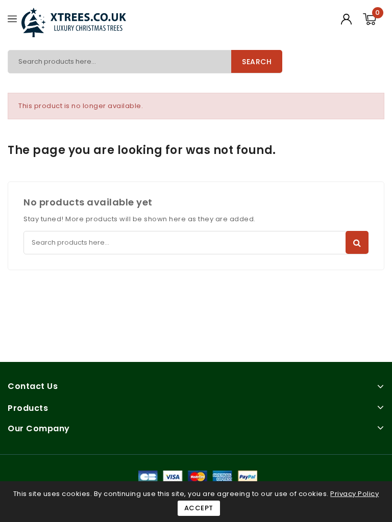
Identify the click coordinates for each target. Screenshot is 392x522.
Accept (198, 508)
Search (257, 62)
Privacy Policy (354, 494)
